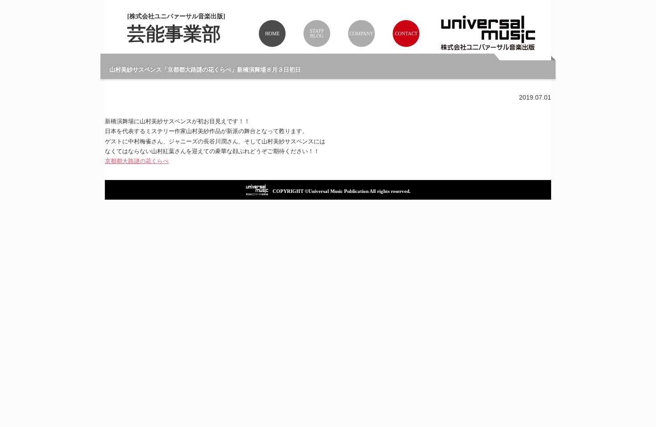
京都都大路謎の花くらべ (137, 161)
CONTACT (406, 33)
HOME (272, 33)
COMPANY (361, 33)
